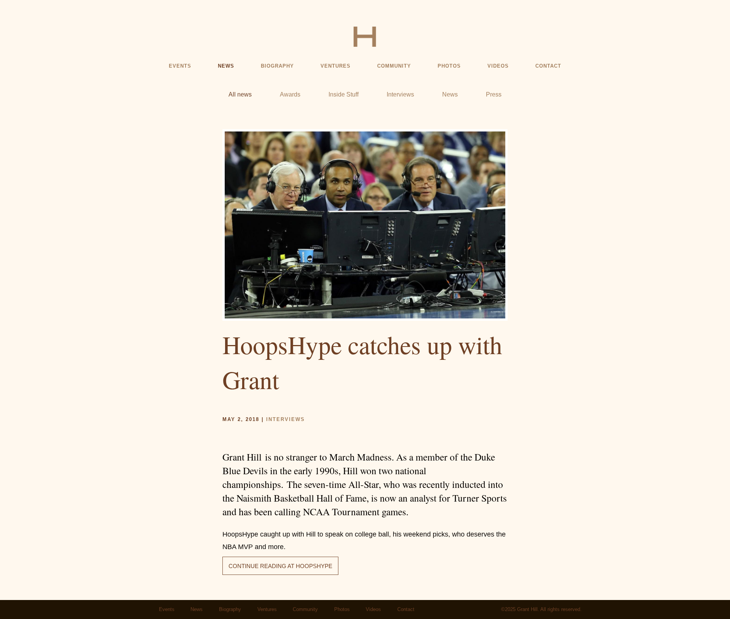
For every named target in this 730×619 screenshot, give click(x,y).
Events (180, 66)
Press (493, 94)
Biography (277, 66)
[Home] (365, 36)
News (226, 66)
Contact (548, 66)
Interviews (400, 94)
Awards (290, 94)
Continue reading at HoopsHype (280, 566)
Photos (449, 66)
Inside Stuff (343, 94)
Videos (498, 66)
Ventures (336, 66)
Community (394, 66)
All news (240, 94)
